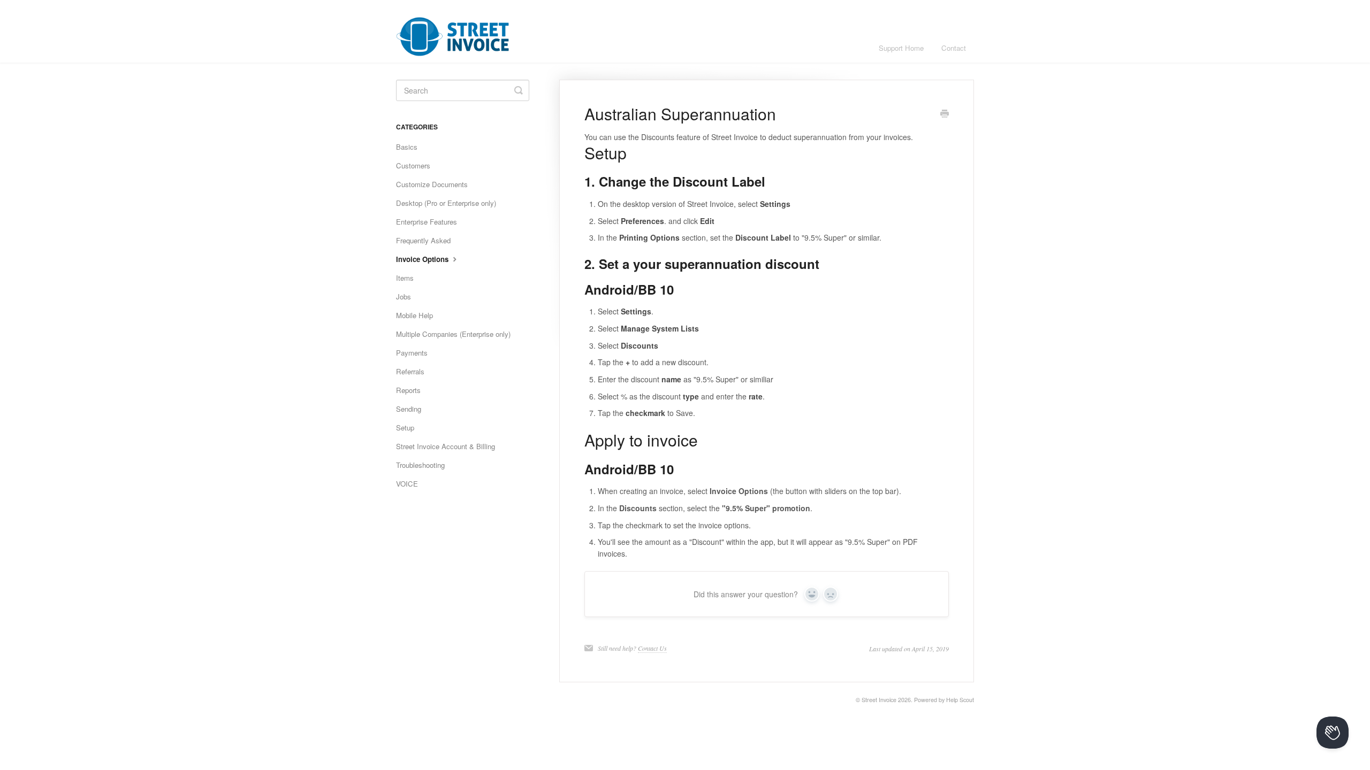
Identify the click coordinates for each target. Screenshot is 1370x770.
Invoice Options (423, 259)
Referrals (410, 371)
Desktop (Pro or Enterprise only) (446, 203)
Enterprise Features (426, 222)
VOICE (407, 484)
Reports (408, 390)
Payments (412, 353)
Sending (408, 409)
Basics (406, 147)
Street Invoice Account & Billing (445, 446)
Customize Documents (432, 184)
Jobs (403, 296)
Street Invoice (879, 700)
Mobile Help (414, 315)
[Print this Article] (944, 114)
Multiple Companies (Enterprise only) (453, 334)
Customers (413, 165)
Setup (405, 427)
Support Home (901, 48)
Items (405, 278)
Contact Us (652, 648)
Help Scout (960, 700)
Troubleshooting (420, 465)
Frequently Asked (423, 240)
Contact (953, 48)
